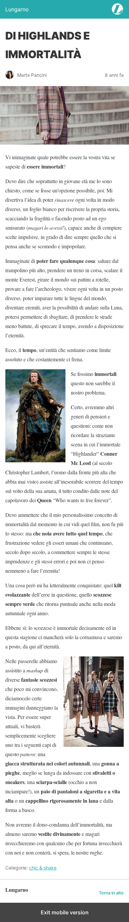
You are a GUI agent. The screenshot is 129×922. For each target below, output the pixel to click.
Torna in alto (111, 892)
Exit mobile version (65, 912)
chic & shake (43, 867)
